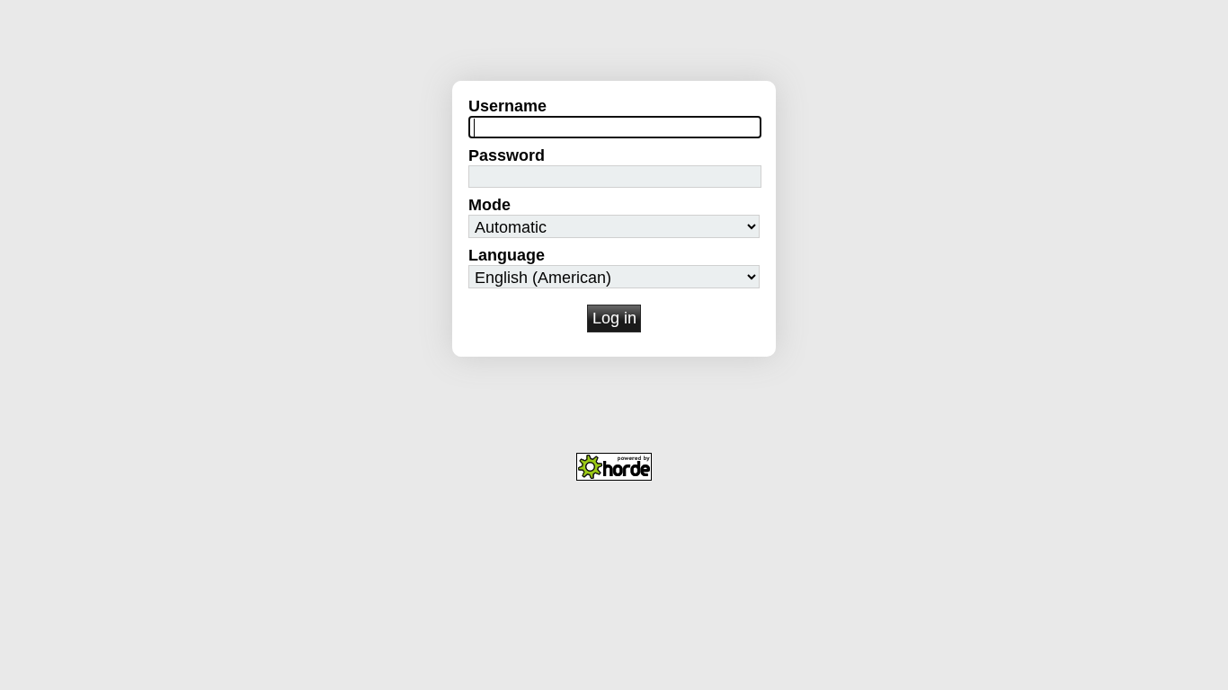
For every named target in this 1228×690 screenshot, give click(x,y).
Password (506, 155)
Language (506, 255)
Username (507, 106)
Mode (489, 205)
